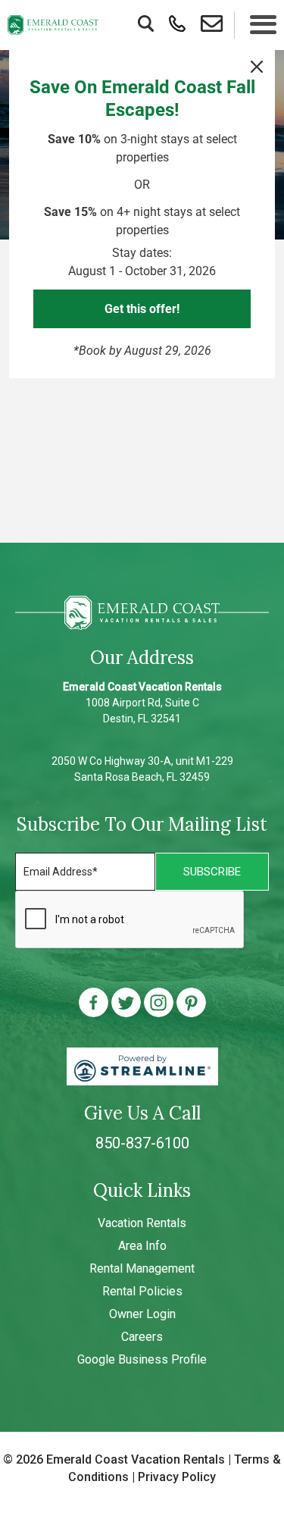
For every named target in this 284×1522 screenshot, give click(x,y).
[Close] (257, 67)
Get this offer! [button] (142, 309)
